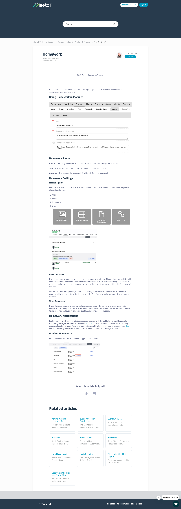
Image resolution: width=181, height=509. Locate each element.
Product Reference (82, 42)
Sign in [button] (143, 4)
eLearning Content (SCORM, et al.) (87, 420)
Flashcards (56, 438)
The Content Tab (101, 42)
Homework (112, 438)
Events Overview (115, 419)
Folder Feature (86, 438)
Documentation (64, 42)
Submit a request (129, 4)
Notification (90, 323)
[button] (86, 393)
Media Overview (86, 454)
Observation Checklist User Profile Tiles (61, 474)
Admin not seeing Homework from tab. (60, 420)
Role (127, 326)
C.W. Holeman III (132, 53)
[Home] (42, 4)
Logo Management (59, 454)
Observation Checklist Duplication (117, 455)
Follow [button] (130, 57)
